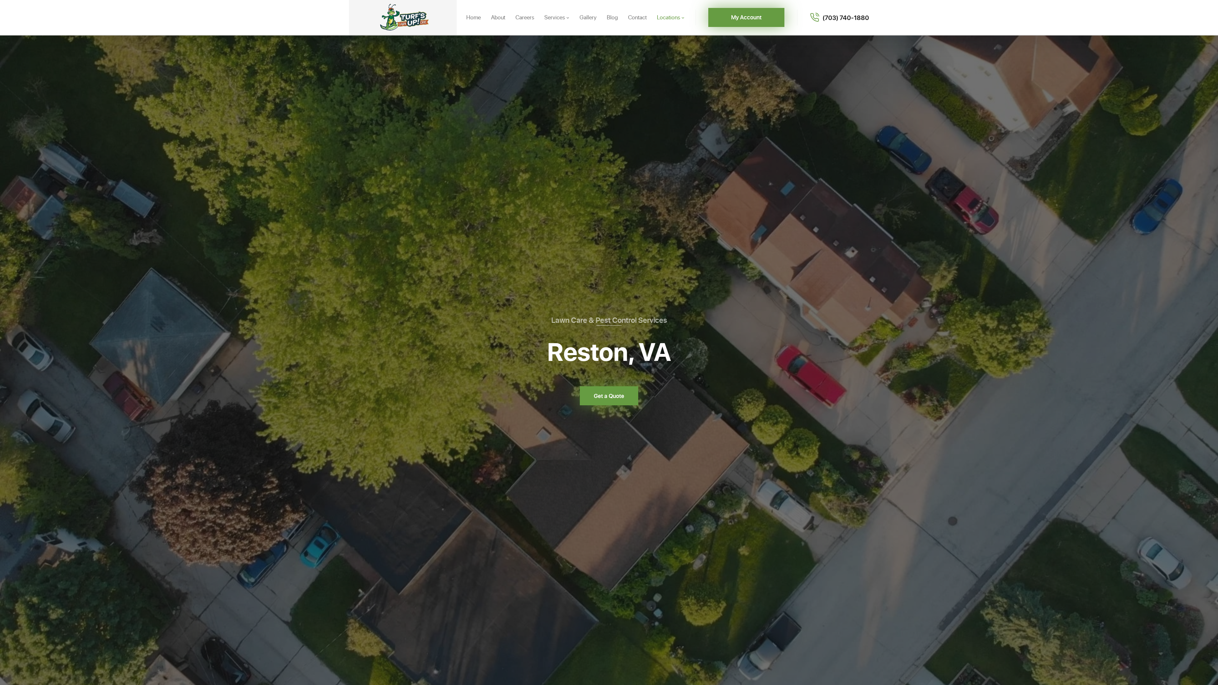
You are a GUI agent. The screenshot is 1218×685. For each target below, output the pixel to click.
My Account (746, 17)
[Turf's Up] (403, 17)
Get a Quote (609, 396)
